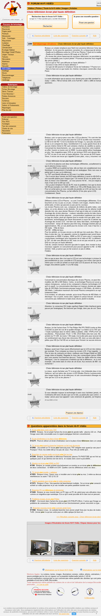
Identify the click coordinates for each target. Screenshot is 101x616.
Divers (4, 73)
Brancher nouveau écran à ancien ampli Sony (52, 508)
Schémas (5, 101)
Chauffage (6, 45)
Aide (94, 36)
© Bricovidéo (89, 598)
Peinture (5, 34)
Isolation (5, 43)
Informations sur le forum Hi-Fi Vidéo (58, 570)
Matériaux (6, 61)
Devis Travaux (7, 91)
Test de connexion (9, 126)
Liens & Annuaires (9, 103)
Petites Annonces (9, 96)
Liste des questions (61, 36)
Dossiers (5, 98)
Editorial (5, 119)
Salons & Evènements (10, 105)
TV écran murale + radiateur (44, 472)
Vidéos (31, 8)
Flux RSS (5, 122)
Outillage (5, 71)
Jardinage (5, 80)
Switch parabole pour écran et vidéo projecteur (51, 481)
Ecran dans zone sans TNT (44, 430)
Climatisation (7, 48)
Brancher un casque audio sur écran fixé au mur (52, 454)
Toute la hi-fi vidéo (52, 8)
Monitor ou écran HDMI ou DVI (45, 463)
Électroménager (8, 75)
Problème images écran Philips (45, 499)
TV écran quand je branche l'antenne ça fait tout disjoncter (56, 446)
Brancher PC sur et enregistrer (48, 490)
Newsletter (6, 131)
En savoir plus (64, 614)
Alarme (4, 64)
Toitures (5, 57)
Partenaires (6, 133)
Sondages (6, 124)
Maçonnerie (6, 41)
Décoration (6, 59)
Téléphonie (6, 78)
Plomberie (6, 27)
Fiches (39, 8)
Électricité (6, 29)
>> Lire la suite (41, 584)
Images (65, 8)
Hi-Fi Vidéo (6, 68)
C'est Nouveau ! (8, 94)
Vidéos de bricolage (9, 87)
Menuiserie (6, 36)
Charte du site (7, 129)
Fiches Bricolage (8, 89)
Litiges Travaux (8, 55)
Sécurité (5, 66)
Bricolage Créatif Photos (11, 52)
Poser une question (9, 117)
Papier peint (6, 31)
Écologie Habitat (8, 50)
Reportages (6, 108)
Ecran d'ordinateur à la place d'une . (49, 439)
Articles (73, 8)
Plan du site (6, 110)
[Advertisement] (12, 176)
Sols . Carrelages (8, 38)
